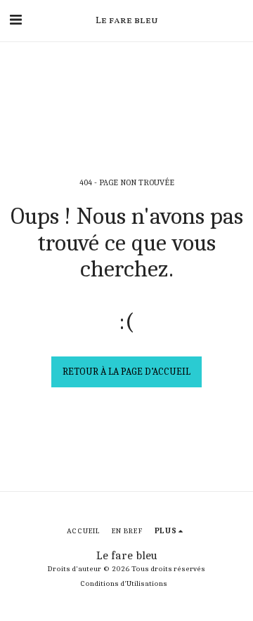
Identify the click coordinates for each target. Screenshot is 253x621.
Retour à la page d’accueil (126, 372)
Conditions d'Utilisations (123, 583)
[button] (15, 20)
